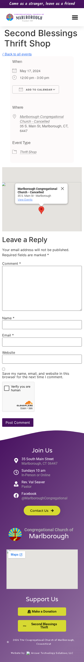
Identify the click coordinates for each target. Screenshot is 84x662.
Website (8, 352)
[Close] (62, 188)
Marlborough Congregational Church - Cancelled (42, 119)
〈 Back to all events (17, 54)
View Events (25, 199)
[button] (75, 17)
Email (8, 335)
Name (8, 318)
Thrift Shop (28, 151)
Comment (11, 263)
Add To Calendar (38, 89)
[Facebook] (16, 495)
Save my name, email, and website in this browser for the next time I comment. (35, 375)
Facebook (29, 494)
